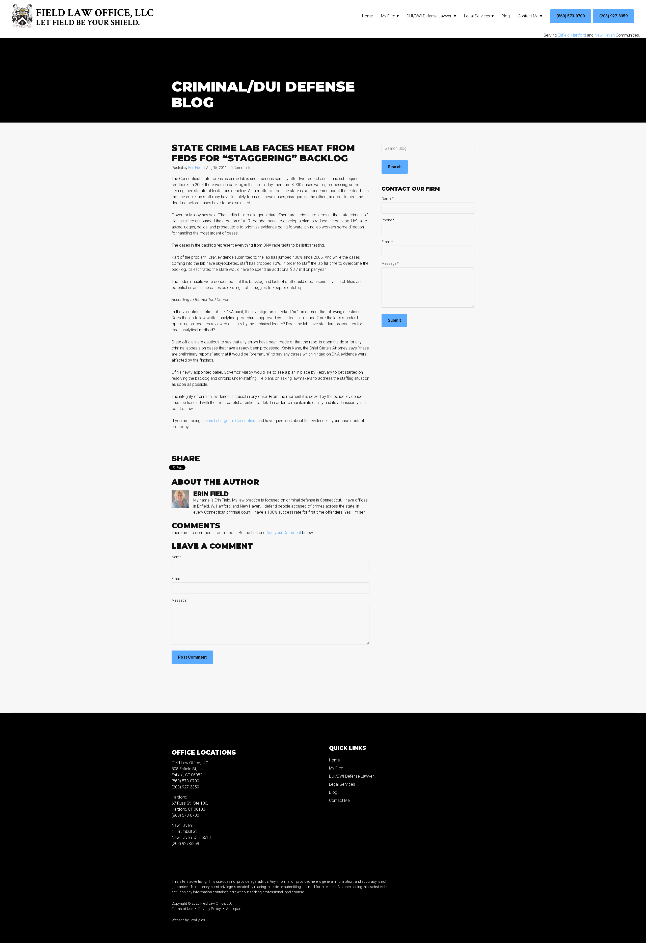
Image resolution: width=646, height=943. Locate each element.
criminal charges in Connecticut (228, 420)
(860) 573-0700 (570, 16)
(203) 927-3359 (613, 16)
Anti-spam (234, 909)
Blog (506, 16)
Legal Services (477, 16)
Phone (388, 220)
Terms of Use (182, 909)
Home (367, 16)
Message (179, 600)
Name (176, 557)
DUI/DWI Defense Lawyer (429, 16)
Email (176, 579)
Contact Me (528, 16)
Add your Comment (283, 532)
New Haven (605, 35)
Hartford (578, 35)
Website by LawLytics (188, 920)
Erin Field (195, 168)
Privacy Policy (209, 909)
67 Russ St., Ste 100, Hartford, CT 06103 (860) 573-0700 (190, 809)
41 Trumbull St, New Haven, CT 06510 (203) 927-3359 (191, 837)
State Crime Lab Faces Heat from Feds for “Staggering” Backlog (263, 153)
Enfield (564, 35)
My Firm (388, 16)
